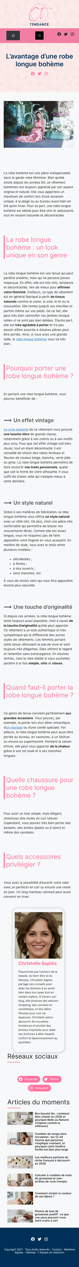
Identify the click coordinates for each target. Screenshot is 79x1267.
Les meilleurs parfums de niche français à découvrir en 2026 (52, 1160)
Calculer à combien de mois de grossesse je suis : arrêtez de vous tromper (53, 1178)
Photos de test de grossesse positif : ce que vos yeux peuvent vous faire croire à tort (52, 1215)
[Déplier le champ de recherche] (13, 35)
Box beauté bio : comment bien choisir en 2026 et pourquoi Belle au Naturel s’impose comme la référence (52, 1120)
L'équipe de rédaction (51, 1252)
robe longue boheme (31, 339)
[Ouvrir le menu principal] (39, 35)
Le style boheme (16, 429)
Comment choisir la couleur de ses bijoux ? (53, 1194)
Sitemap (31, 1252)
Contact (57, 1249)
